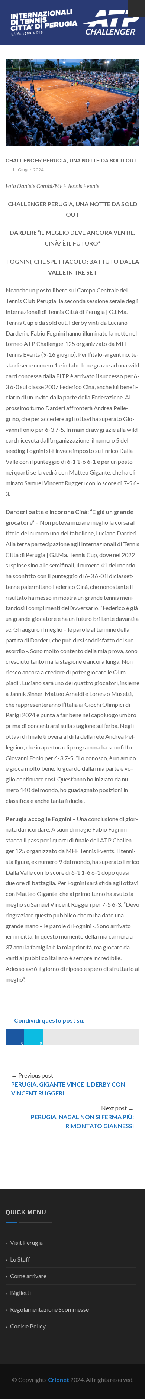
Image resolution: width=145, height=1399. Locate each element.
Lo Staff (20, 1259)
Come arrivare (28, 1275)
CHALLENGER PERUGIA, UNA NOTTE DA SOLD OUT (71, 160)
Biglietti (20, 1292)
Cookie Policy (28, 1326)
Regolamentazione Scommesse (49, 1309)
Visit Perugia (26, 1242)
